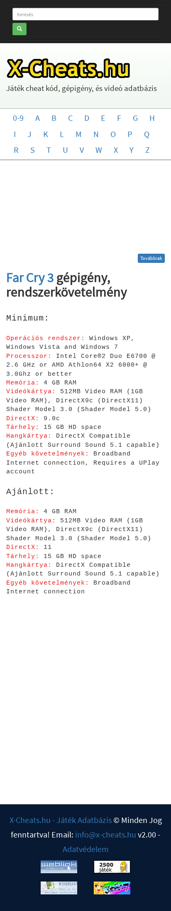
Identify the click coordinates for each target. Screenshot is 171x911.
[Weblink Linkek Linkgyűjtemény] (59, 865)
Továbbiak (151, 258)
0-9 (18, 118)
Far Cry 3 (30, 277)
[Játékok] (112, 865)
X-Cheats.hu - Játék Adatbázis (61, 820)
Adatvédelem (86, 849)
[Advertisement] (86, 210)
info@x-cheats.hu (105, 834)
